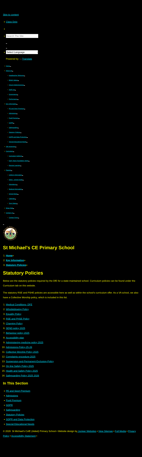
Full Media (120, 431)
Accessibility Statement (23, 436)
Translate (27, 59)
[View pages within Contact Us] (13, 213)
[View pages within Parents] (11, 170)
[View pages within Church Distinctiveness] (24, 85)
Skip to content (11, 14)
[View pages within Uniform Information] (22, 175)
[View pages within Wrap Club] (13, 208)
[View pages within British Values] (18, 80)
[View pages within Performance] (18, 99)
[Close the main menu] (3, 224)
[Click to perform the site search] (6, 43)
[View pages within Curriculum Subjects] (22, 156)
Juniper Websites (86, 431)
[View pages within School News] (18, 194)
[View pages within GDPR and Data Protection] (27, 137)
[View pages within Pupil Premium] (19, 118)
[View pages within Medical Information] (22, 189)
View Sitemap (105, 431)
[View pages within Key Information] (17, 104)
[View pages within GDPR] (13, 123)
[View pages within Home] (10, 66)
